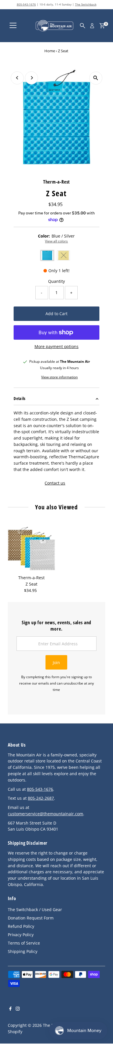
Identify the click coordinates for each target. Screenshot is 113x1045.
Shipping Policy (22, 951)
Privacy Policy (21, 934)
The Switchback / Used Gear (35, 909)
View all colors (56, 241)
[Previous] (17, 77)
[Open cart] (102, 25)
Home (49, 50)
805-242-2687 (41, 798)
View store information (59, 377)
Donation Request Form (31, 918)
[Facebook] (10, 1009)
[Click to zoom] (95, 78)
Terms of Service (24, 943)
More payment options (56, 346)
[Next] (31, 77)
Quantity (56, 281)
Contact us (55, 483)
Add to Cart (56, 313)
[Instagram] (17, 1009)
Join (56, 662)
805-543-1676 (26, 4)
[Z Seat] (31, 548)
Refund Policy (21, 926)
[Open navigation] (13, 25)
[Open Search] (82, 25)
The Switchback (85, 4)
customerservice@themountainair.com (45, 813)
